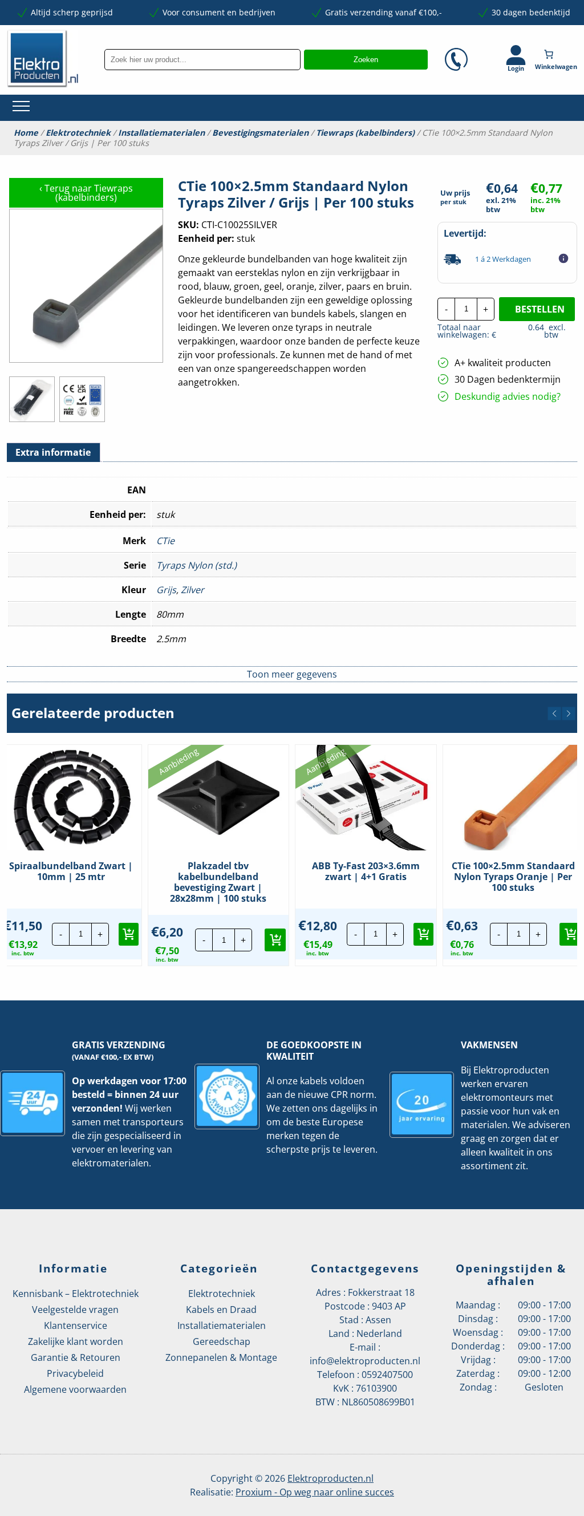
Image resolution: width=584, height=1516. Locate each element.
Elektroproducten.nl (330, 1478)
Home (26, 133)
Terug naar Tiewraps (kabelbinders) (86, 193)
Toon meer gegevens (292, 674)
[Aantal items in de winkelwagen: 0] (557, 54)
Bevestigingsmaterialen (260, 133)
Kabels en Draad (221, 1309)
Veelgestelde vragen (75, 1309)
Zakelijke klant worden (75, 1341)
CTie (165, 540)
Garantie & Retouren (75, 1357)
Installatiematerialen (161, 133)
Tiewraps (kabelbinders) (365, 133)
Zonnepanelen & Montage (221, 1357)
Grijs (166, 589)
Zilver (192, 589)
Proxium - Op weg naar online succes (315, 1492)
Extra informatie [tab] (53, 452)
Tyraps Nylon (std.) (196, 565)
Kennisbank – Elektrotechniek (76, 1293)
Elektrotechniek (78, 133)
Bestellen (540, 309)
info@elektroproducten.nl (365, 1361)
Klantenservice (75, 1325)
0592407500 (387, 1374)
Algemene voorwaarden (75, 1389)
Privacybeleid (75, 1373)
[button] (554, 713)
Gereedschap (221, 1341)
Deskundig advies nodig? (508, 396)
